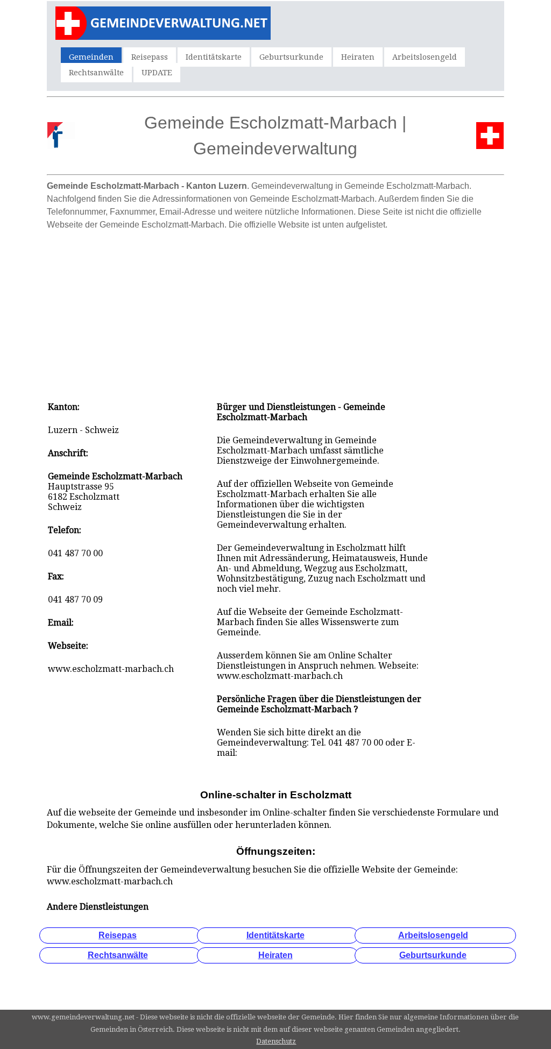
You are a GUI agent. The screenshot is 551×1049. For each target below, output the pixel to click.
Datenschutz (276, 1041)
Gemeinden (91, 57)
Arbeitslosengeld (424, 57)
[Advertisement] (275, 310)
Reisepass (149, 57)
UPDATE (157, 72)
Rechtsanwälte (96, 72)
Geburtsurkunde (291, 57)
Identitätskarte (214, 57)
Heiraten (358, 57)
